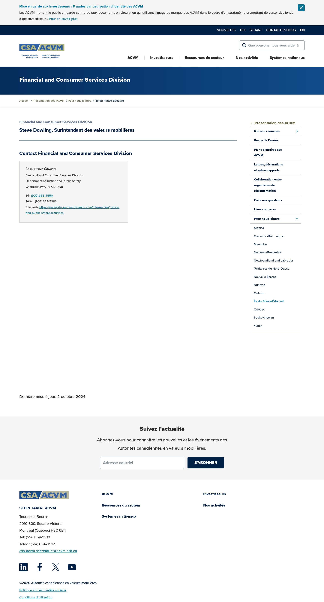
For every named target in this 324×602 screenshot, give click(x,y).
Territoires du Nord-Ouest (271, 268)
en (302, 30)
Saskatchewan (264, 317)
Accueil (24, 100)
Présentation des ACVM (48, 100)
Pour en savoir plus (63, 18)
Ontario (259, 293)
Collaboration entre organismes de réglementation (268, 185)
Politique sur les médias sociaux (42, 590)
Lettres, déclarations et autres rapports (268, 167)
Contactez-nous (281, 30)
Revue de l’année (266, 140)
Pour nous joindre (79, 100)
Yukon (258, 325)
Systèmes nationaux (287, 57)
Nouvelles (226, 30)
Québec (259, 309)
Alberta (259, 227)
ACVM (133, 57)
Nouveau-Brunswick (267, 252)
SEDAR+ (256, 30)
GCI (242, 30)
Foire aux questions (268, 200)
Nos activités (247, 57)
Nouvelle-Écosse (265, 276)
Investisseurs (161, 57)
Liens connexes (265, 209)
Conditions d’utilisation (35, 597)
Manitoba (260, 244)
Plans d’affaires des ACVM (268, 152)
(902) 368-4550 (42, 195)
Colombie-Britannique (269, 236)
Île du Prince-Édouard (41, 169)
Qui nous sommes (267, 131)
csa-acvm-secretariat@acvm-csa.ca (48, 551)
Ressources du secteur (204, 57)
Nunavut (259, 285)
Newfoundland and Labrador (273, 260)
